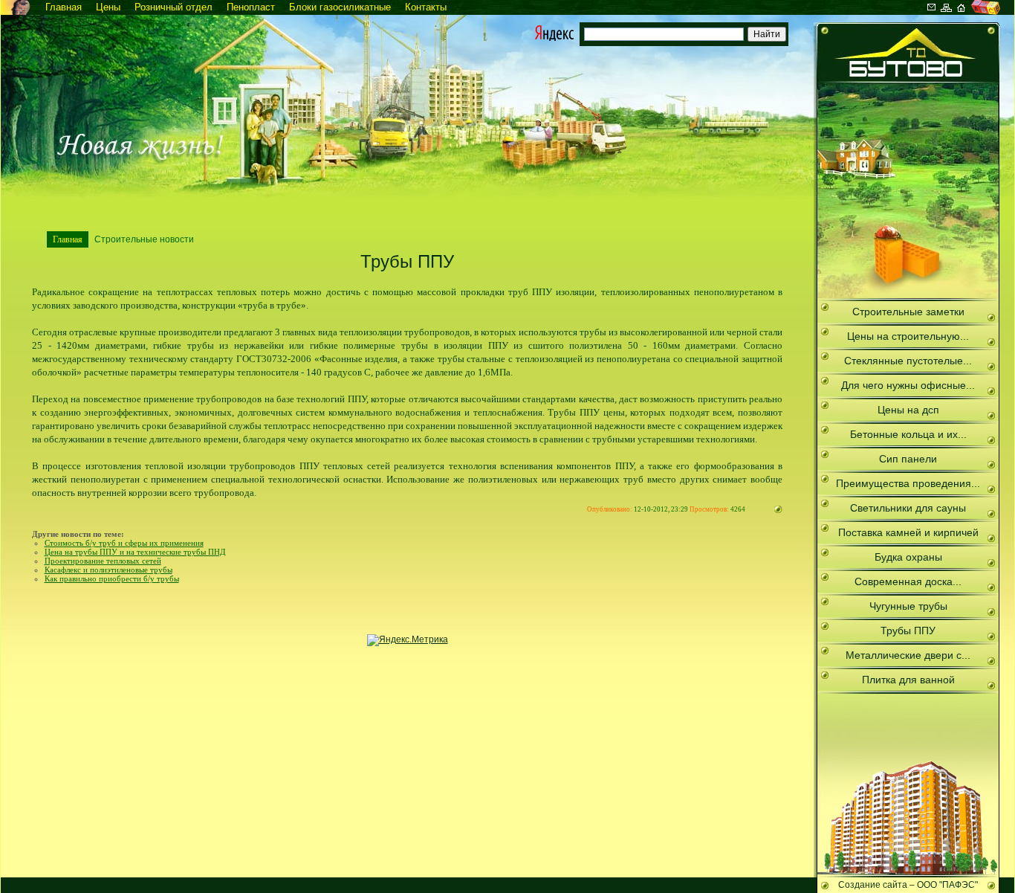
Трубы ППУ (908, 630)
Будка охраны (908, 557)
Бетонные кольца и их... (908, 434)
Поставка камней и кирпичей (908, 532)
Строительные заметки (908, 311)
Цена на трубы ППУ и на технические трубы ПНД (135, 551)
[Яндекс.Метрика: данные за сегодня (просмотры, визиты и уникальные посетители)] (407, 640)
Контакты (426, 7)
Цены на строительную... (908, 336)
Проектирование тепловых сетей (103, 560)
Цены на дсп (908, 410)
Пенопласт (251, 7)
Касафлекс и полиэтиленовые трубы (108, 569)
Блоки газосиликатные (340, 7)
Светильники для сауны (908, 508)
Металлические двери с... (908, 655)
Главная (63, 7)
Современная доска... (908, 581)
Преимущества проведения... (908, 483)
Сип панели (908, 459)
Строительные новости (144, 239)
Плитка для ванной (908, 680)
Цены (108, 7)
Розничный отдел (173, 7)
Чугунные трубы (908, 606)
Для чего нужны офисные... (908, 385)
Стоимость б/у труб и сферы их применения (124, 542)
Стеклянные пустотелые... (908, 361)
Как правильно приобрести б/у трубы (112, 578)
